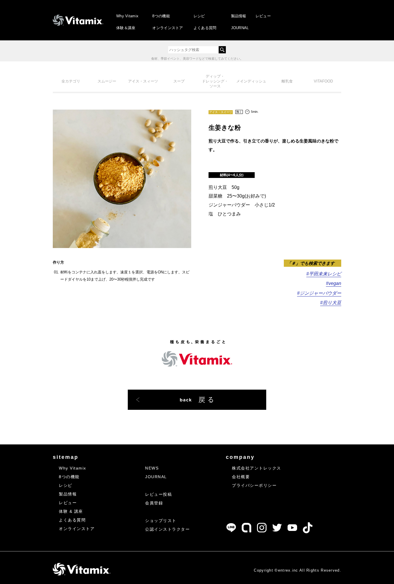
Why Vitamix (127, 16)
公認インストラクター (167, 529)
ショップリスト (161, 520)
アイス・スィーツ (143, 81)
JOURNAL (240, 28)
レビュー (263, 16)
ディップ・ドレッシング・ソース (215, 81)
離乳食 (287, 81)
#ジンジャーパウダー (319, 293)
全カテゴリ (70, 81)
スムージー (106, 81)
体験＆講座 (126, 28)
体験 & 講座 (71, 511)
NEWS (152, 468)
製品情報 (238, 16)
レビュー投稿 (158, 494)
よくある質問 (205, 28)
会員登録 (154, 503)
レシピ (199, 16)
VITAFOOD (323, 81)
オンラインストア (167, 28)
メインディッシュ (251, 81)
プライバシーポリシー (254, 485)
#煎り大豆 (330, 302)
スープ (179, 81)
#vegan (333, 283)
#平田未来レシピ (323, 273)
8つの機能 (161, 16)
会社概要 (241, 476)
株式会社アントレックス (256, 468)
